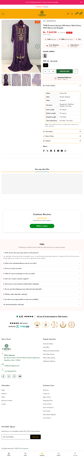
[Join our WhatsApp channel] (42, 2)
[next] (37, 46)
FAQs (3, 397)
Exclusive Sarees (48, 344)
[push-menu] (3, 14)
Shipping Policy (48, 400)
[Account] (72, 14)
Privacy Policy (47, 404)
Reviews (4, 394)
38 (45, 65)
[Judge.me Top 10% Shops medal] (63, 324)
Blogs (3, 390)
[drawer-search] (68, 14)
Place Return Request (49, 414)
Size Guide (53, 61)
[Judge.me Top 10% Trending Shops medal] (71, 324)
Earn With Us (47, 418)
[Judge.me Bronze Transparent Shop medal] (54, 324)
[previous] (5, 46)
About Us (46, 390)
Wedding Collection (49, 361)
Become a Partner (7, 400)
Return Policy (47, 397)
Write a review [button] (42, 226)
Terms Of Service (48, 407)
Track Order (46, 411)
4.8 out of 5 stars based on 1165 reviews (52, 316)
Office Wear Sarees (49, 358)
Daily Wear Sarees (48, 354)
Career (4, 404)
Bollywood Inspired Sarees (51, 351)
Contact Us (46, 394)
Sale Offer (46, 347)
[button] (76, 71)
